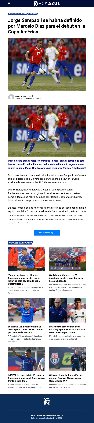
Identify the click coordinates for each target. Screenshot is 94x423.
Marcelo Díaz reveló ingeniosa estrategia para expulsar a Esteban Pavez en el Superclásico (67, 329)
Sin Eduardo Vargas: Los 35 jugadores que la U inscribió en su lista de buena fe (66, 278)
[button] (9, 3)
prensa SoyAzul (27, 96)
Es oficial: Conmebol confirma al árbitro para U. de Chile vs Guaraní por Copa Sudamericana (25, 329)
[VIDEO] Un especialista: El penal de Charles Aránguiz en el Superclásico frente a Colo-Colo (26, 378)
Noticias (33, 14)
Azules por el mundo (18, 14)
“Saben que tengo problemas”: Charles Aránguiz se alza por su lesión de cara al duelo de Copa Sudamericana (24, 279)
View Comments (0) (46, 233)
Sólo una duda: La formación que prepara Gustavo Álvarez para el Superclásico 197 (66, 378)
